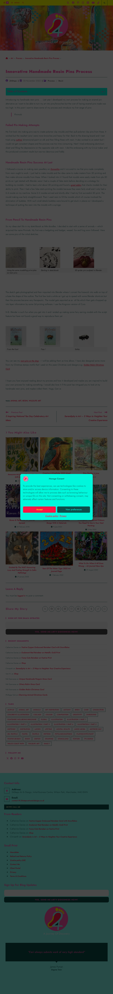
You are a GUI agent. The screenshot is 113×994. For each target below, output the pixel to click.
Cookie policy (51, 516)
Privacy (63, 516)
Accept (39, 509)
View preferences (74, 509)
